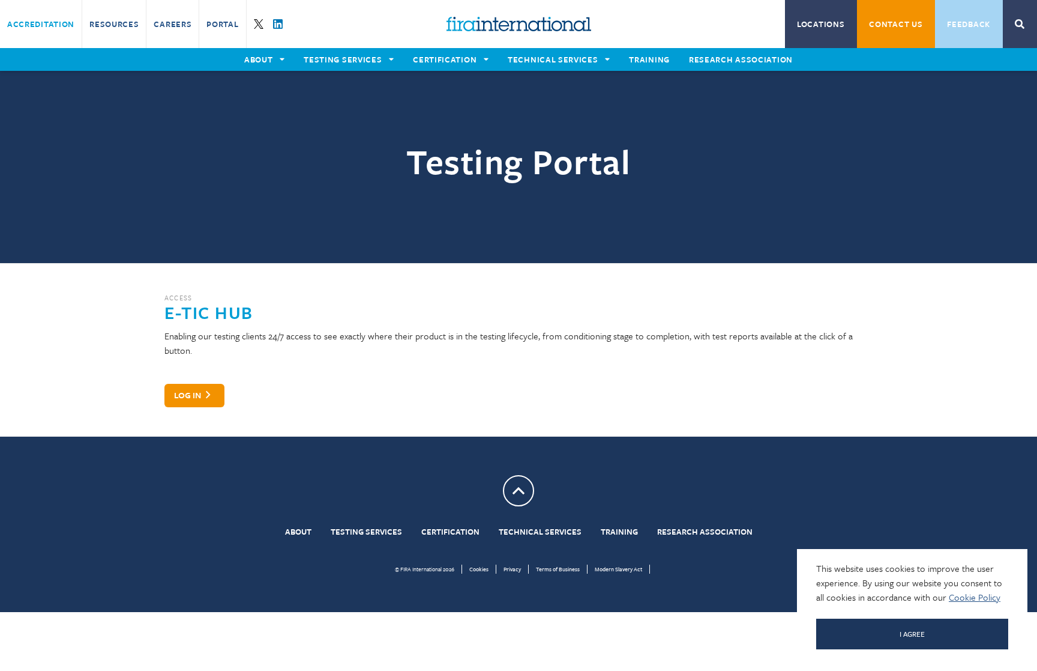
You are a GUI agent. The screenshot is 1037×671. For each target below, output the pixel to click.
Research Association (705, 532)
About (298, 532)
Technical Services (540, 532)
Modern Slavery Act (618, 569)
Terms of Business (558, 569)
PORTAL (222, 24)
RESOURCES (114, 24)
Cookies (478, 569)
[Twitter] (258, 24)
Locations (820, 24)
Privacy (512, 569)
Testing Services (366, 532)
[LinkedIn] (278, 24)
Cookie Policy (974, 597)
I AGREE (912, 633)
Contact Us (895, 24)
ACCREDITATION (40, 24)
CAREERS (172, 24)
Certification (450, 532)
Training (619, 532)
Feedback (968, 24)
